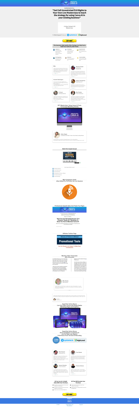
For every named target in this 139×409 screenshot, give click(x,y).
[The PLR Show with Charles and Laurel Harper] (69, 3)
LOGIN (57, 404)
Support (69, 399)
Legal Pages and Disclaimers (69, 405)
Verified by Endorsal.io (55, 73)
